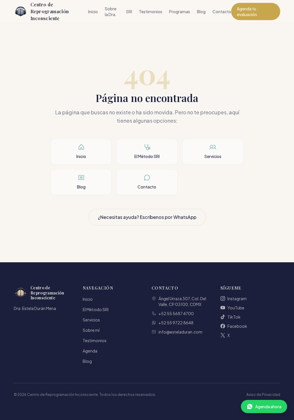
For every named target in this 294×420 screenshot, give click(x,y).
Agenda (90, 350)
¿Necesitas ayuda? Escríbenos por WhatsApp (147, 217)
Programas (179, 11)
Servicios (91, 319)
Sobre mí (91, 330)
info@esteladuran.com (180, 331)
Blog (201, 11)
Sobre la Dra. (111, 11)
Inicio (93, 11)
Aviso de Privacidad (263, 394)
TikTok (234, 316)
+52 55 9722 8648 (176, 322)
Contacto (221, 11)
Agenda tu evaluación (247, 11)
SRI (129, 11)
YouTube (235, 307)
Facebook (237, 326)
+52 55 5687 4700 (176, 313)
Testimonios (150, 11)
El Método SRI (96, 309)
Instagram (237, 298)
